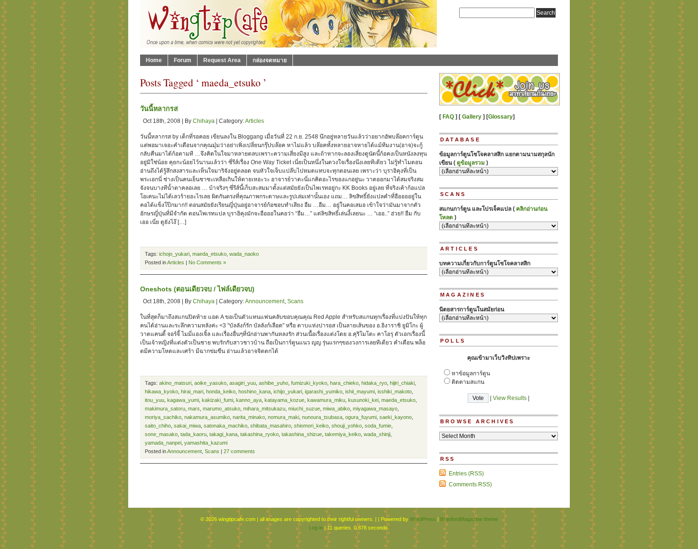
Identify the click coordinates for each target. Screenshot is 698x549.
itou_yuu (154, 400)
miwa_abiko (336, 408)
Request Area (222, 60)
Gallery (471, 116)
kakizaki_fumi (217, 400)
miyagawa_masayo (375, 408)
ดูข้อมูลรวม (471, 162)
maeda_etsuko (209, 254)
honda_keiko (221, 391)
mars (194, 408)
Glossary (500, 116)
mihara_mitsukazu (264, 408)
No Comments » (207, 262)
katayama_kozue (284, 400)
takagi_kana (223, 434)
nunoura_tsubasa (322, 417)
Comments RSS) (470, 484)
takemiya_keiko (343, 434)
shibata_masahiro (270, 425)
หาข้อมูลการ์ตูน (471, 373)
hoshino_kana (254, 391)
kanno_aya (249, 400)
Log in (316, 527)
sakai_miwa (187, 425)
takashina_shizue (302, 434)
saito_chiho (158, 425)
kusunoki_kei (363, 400)
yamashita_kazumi (205, 443)
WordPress (423, 519)
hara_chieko (344, 383)
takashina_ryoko (259, 434)
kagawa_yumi (183, 400)
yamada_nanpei (163, 443)
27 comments (239, 451)
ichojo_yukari (174, 254)
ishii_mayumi (360, 391)
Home (154, 60)
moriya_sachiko (163, 417)
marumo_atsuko (221, 408)
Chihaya (204, 121)
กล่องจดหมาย (270, 60)
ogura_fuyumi (361, 417)
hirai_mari (192, 391)
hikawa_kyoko (161, 391)
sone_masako (161, 434)
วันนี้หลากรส (159, 108)
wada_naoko (244, 254)
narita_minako (249, 417)
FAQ (448, 116)
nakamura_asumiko (207, 417)
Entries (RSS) (466, 473)
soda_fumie (378, 425)
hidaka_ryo (374, 383)
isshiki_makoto (394, 391)
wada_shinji (377, 434)
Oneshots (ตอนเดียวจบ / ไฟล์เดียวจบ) (197, 289)
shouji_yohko (346, 425)
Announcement (264, 301)
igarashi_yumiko (323, 391)
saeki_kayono (395, 417)
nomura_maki (283, 417)
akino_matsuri (175, 383)
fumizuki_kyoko (309, 383)
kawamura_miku (326, 400)
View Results (510, 398)
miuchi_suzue (304, 408)
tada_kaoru (193, 434)
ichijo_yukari (288, 391)
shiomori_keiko (311, 425)
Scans (295, 301)
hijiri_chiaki (402, 383)
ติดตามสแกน (468, 382)
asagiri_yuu (242, 383)
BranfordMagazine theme (469, 519)
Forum (182, 60)
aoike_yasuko (210, 383)
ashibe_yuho (273, 383)
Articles (254, 121)
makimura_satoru (165, 408)
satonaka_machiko (225, 425)
